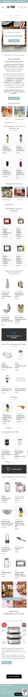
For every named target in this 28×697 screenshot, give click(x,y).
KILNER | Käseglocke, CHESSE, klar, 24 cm (20, 389)
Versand (22, 691)
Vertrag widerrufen (14, 676)
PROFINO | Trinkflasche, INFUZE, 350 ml (20, 148)
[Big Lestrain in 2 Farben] (21, 538)
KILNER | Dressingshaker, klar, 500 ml (20, 366)
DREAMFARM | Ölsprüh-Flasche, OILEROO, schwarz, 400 (7, 418)
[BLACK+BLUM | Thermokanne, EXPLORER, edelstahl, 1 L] (7, 308)
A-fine (6, 689)
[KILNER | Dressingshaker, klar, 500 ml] (21, 355)
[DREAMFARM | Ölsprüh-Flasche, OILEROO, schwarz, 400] (7, 407)
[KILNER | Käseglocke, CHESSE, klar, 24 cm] (21, 379)
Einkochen (19, 199)
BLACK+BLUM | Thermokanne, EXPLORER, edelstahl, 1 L (7, 320)
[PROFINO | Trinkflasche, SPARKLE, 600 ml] (20, 162)
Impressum (4, 691)
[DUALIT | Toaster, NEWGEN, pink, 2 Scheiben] (21, 487)
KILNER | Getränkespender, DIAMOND (6, 498)
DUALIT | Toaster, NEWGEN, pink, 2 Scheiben (19, 498)
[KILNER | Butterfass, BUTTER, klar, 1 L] (7, 379)
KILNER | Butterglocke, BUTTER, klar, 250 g (6, 366)
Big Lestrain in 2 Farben (19, 548)
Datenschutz (15, 691)
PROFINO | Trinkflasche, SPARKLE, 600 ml (20, 173)
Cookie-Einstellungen (7, 685)
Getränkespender (19, 119)
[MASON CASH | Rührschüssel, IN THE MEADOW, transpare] (7, 512)
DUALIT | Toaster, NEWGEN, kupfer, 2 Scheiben (18, 233)
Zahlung (3, 693)
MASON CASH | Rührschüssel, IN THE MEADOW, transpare (7, 523)
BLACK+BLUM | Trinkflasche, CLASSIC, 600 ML (6, 294)
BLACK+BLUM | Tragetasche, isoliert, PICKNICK (20, 319)
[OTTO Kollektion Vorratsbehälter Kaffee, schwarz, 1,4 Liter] (7, 441)
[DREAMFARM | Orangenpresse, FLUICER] (21, 407)
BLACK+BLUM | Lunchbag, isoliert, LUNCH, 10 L (6, 549)
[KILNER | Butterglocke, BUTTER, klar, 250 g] (7, 355)
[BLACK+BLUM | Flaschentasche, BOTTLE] (21, 283)
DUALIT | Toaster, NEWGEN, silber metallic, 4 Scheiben (20, 574)
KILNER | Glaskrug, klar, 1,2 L (6, 573)
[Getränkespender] (19, 111)
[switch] (24, 695)
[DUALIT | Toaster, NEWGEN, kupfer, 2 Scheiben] (20, 221)
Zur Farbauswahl (14, 43)
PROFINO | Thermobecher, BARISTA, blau (7, 172)
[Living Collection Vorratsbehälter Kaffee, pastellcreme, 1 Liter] (19, 441)
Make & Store (7, 199)
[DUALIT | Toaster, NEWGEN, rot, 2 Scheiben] (7, 221)
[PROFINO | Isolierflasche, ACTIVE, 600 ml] (7, 138)
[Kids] (7, 111)
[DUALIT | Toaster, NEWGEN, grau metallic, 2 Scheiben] (7, 248)
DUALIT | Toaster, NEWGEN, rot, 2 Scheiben (7, 232)
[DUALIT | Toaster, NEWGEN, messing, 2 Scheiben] (20, 248)
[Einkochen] (19, 192)
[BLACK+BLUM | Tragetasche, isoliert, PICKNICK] (21, 308)
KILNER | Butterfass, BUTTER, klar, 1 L (6, 389)
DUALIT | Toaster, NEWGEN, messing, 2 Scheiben (19, 260)
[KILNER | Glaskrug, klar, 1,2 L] (7, 563)
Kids (7, 119)
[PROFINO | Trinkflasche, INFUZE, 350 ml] (20, 138)
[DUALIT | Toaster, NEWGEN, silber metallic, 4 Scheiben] (21, 563)
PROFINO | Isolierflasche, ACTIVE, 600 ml (7, 148)
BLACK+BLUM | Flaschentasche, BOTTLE (19, 294)
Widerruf (9, 693)
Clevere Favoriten (14, 98)
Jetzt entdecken (9, 596)
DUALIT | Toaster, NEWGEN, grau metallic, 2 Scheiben (7, 260)
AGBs (9, 691)
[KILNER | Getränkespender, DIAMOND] (7, 487)
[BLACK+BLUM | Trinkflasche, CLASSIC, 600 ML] (7, 283)
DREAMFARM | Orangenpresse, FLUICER (20, 417)
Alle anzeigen (14, 130)
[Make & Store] (7, 192)
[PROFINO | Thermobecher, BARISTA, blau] (7, 162)
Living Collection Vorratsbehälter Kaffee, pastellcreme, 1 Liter (19, 453)
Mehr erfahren (6, 662)
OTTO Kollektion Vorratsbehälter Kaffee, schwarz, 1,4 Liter (6, 453)
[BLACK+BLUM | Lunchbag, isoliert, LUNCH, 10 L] (7, 538)
